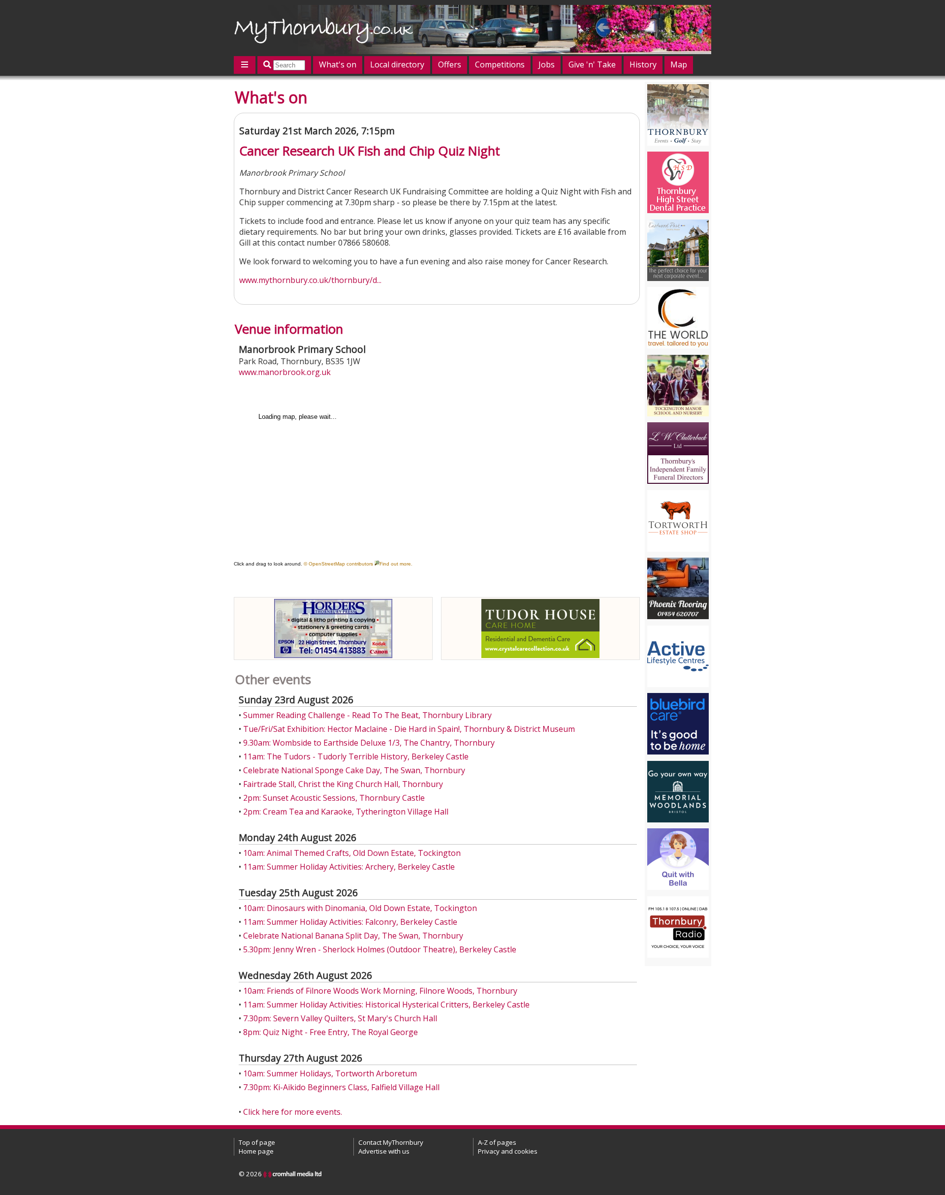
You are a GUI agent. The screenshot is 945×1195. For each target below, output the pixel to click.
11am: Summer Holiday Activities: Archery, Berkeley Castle (349, 866)
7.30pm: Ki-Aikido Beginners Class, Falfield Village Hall (341, 1087)
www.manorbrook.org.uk (285, 372)
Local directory (397, 64)
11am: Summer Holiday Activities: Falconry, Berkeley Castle (350, 921)
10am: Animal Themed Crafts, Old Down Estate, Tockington (352, 853)
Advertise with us (384, 1151)
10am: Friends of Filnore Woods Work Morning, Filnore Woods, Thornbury (380, 990)
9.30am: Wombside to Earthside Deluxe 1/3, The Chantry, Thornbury (369, 742)
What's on (337, 64)
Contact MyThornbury (390, 1142)
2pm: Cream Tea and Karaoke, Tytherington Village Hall (345, 811)
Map (678, 64)
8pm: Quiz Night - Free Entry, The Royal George (330, 1032)
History (643, 64)
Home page (256, 1151)
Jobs (546, 64)
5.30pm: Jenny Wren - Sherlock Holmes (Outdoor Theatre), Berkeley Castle (379, 949)
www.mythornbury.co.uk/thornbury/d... (310, 280)
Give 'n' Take (592, 64)
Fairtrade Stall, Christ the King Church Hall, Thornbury (343, 784)
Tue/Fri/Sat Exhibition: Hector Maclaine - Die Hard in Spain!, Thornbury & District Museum (409, 728)
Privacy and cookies (507, 1151)
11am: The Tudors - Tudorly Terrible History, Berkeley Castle (356, 756)
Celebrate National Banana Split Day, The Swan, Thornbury (353, 935)
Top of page (257, 1142)
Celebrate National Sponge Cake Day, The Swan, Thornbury (354, 770)
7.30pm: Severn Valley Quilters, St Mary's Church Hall (340, 1018)
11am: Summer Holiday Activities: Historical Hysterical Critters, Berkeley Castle (386, 1004)
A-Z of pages (497, 1142)
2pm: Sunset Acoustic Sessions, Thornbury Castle (334, 797)
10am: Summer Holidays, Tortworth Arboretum (330, 1073)
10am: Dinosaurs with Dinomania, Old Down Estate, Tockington (360, 908)
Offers (449, 64)
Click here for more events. (292, 1111)
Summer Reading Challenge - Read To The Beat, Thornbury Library (367, 715)
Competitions (500, 64)
